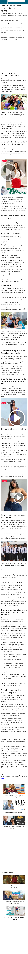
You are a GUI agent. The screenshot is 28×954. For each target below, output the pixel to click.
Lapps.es (2, 2)
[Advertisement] (14, 56)
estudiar (12, 17)
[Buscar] (7, 3)
